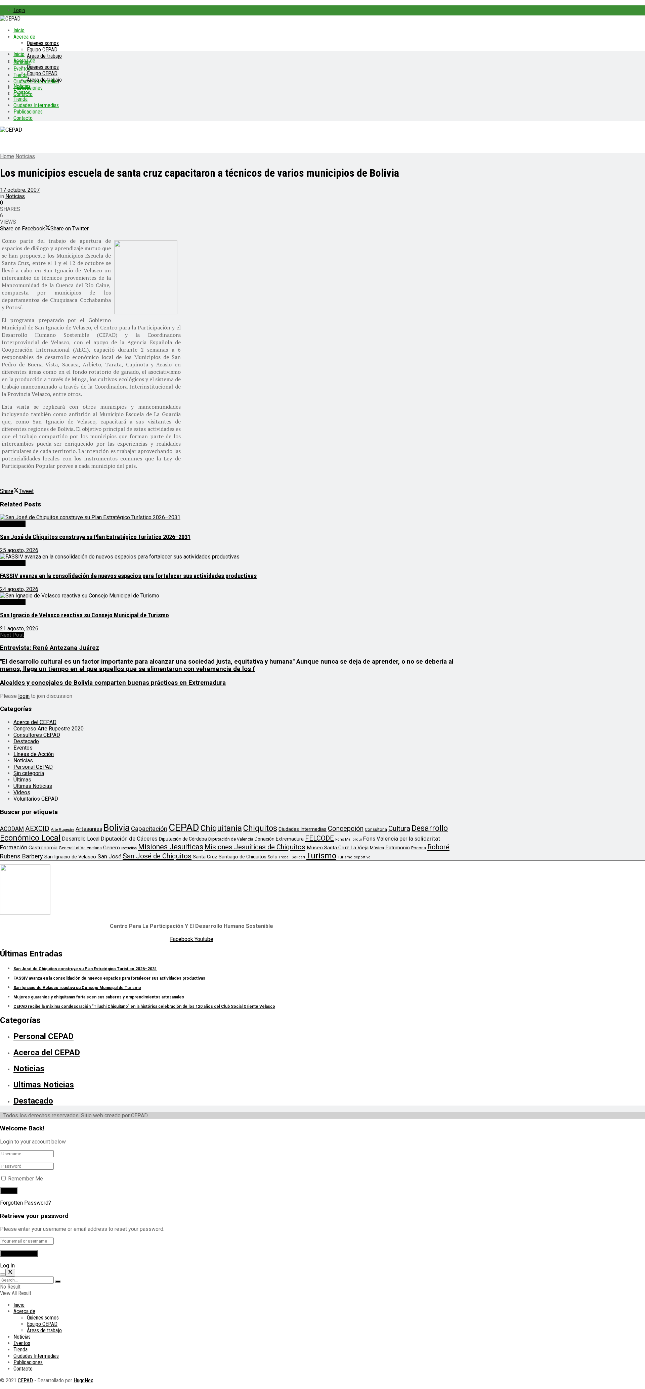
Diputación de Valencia (230, 839)
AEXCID (37, 828)
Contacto (23, 118)
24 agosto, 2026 (19, 589)
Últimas (22, 779)
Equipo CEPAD (42, 49)
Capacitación (149, 829)
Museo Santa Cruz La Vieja (338, 848)
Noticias (22, 86)
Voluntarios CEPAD (35, 799)
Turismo (321, 855)
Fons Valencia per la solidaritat (401, 839)
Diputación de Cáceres (129, 838)
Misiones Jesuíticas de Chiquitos (255, 847)
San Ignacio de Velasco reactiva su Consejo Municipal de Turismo (84, 615)
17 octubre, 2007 (20, 190)
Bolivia (116, 827)
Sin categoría (28, 773)
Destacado (13, 524)
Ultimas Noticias (32, 786)
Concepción (345, 828)
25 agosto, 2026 (19, 550)
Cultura (399, 828)
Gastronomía (43, 848)
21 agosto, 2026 (19, 628)
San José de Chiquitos (157, 856)
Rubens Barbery (21, 856)
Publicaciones (28, 111)
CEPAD (184, 827)
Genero (111, 848)
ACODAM (12, 828)
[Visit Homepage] (10, 18)
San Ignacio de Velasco (70, 857)
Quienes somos (43, 43)
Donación (264, 839)
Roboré (438, 847)
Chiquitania (221, 828)
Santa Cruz (205, 857)
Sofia (272, 857)
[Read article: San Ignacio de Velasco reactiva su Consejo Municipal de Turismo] (232, 595)
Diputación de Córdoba (183, 839)
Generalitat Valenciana (80, 847)
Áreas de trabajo (44, 56)
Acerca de (24, 37)
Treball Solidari (291, 857)
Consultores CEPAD (36, 735)
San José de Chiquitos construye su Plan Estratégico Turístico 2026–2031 (95, 537)
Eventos (21, 92)
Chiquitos (260, 828)
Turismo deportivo (354, 857)
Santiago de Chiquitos (242, 856)
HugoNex (83, 1380)
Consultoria (376, 829)
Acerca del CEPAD (34, 722)
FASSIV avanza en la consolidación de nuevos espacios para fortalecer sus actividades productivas (128, 576)
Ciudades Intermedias (36, 105)
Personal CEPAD (33, 767)
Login (19, 10)
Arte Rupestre (62, 829)
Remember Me (25, 1178)
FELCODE (319, 838)
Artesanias (89, 828)
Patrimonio (397, 848)
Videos (21, 792)
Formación (13, 847)
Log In (7, 1265)
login (24, 696)
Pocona (418, 847)
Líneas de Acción (33, 754)
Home (7, 156)
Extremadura (290, 839)
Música (377, 847)
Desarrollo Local (80, 839)
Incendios (129, 848)
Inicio (19, 30)
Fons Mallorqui (348, 839)
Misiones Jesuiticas (170, 847)
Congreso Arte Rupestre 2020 (48, 728)
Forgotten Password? (25, 1203)
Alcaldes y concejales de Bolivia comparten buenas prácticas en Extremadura (113, 682)
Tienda (20, 75)
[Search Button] (57, 1282)
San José (109, 856)
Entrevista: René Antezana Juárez (49, 648)
